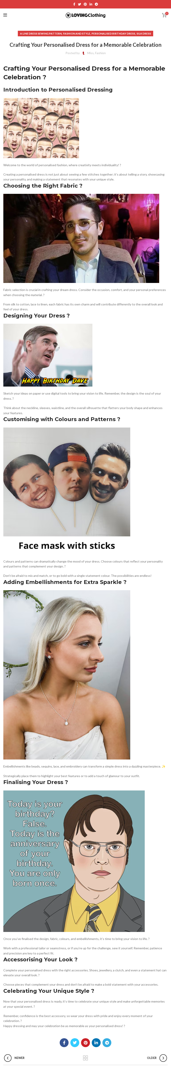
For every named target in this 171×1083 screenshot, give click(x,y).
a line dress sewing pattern (41, 33)
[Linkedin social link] (91, 4)
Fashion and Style (76, 33)
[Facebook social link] (74, 4)
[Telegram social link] (96, 4)
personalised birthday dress (113, 33)
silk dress (143, 33)
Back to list (85, 1058)
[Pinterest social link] (85, 4)
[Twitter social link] (79, 4)
